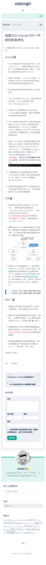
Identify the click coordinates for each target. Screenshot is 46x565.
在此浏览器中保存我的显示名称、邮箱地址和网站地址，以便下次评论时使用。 (22, 431)
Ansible (9, 520)
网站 (8, 421)
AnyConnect (17, 520)
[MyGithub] (23, 10)
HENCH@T (23, 4)
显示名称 (11, 414)
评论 (9, 399)
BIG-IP (32, 520)
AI (4, 520)
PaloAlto (13, 527)
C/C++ (38, 520)
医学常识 (19, 533)
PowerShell (20, 527)
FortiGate (31, 524)
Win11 (23, 529)
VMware (14, 363)
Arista (26, 520)
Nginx (38, 523)
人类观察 (9, 532)
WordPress (33, 529)
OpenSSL (7, 526)
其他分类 (6, 25)
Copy (38, 291)
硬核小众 (30, 533)
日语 (24, 533)
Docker (18, 523)
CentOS (8, 523)
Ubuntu (36, 526)
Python (28, 526)
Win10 (15, 529)
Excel (25, 523)
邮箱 (26, 414)
